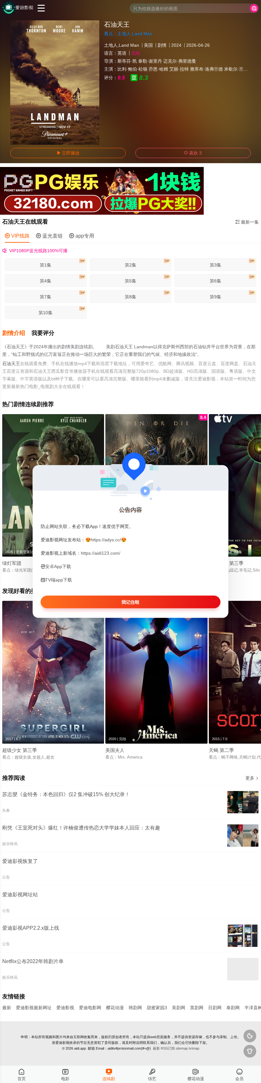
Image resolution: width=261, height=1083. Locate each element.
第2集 (147, 263)
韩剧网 (135, 1007)
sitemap (182, 1048)
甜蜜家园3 (157, 1007)
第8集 (147, 295)
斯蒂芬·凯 (127, 61)
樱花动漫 (115, 1007)
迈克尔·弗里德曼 (179, 61)
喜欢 (193, 153)
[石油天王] (54, 82)
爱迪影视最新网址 (34, 1007)
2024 (176, 45)
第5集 (147, 279)
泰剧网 (233, 1007)
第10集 (62, 311)
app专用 (81, 236)
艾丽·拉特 (179, 69)
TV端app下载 (58, 579)
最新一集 (247, 222)
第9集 (232, 295)
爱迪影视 (65, 1007)
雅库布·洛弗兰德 (206, 69)
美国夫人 (114, 750)
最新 (6, 1007)
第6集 (232, 279)
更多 (252, 778)
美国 (148, 45)
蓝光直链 (49, 236)
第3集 (232, 263)
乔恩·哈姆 (158, 69)
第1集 (62, 263)
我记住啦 (130, 602)
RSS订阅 (168, 1048)
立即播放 (68, 153)
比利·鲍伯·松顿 (132, 69)
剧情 (162, 45)
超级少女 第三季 (19, 750)
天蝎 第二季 (221, 750)
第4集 (62, 279)
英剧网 (196, 1007)
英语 (121, 53)
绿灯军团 (11, 563)
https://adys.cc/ (106, 539)
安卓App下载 (58, 566)
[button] (17, 333)
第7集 (62, 295)
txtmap (194, 1048)
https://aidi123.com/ (100, 552)
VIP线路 (17, 236)
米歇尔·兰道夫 (238, 69)
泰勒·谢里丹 (150, 61)
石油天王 (11, 363)
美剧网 (178, 1007)
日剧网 (215, 1007)
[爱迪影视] (17, 8)
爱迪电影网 (90, 1007)
